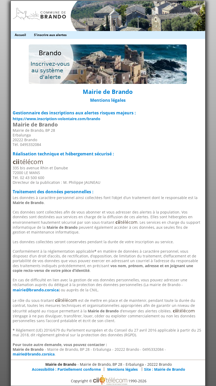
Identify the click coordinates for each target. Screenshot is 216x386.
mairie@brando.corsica (36, 290)
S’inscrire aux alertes (50, 35)
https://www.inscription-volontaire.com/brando (56, 118)
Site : (164, 369)
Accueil (20, 35)
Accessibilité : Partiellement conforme (66, 369)
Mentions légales (122, 369)
